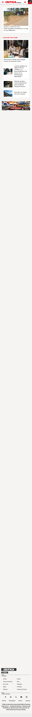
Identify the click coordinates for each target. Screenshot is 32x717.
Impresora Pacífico (22, 689)
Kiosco (19, 679)
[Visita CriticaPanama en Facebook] (5, 697)
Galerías (28, 700)
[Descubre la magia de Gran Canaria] (8, 93)
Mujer (4, 686)
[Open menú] (2, 2)
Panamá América (7, 681)
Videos (20, 700)
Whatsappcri (12, 700)
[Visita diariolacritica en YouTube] (21, 697)
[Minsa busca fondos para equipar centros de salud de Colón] (16, 48)
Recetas (5, 689)
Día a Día (5, 684)
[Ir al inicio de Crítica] (13, 2)
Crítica (5, 679)
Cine (18, 681)
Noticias (4, 700)
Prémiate (19, 686)
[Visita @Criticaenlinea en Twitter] (10, 697)
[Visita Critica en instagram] (26, 697)
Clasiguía (19, 684)
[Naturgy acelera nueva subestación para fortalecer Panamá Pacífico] (8, 84)
